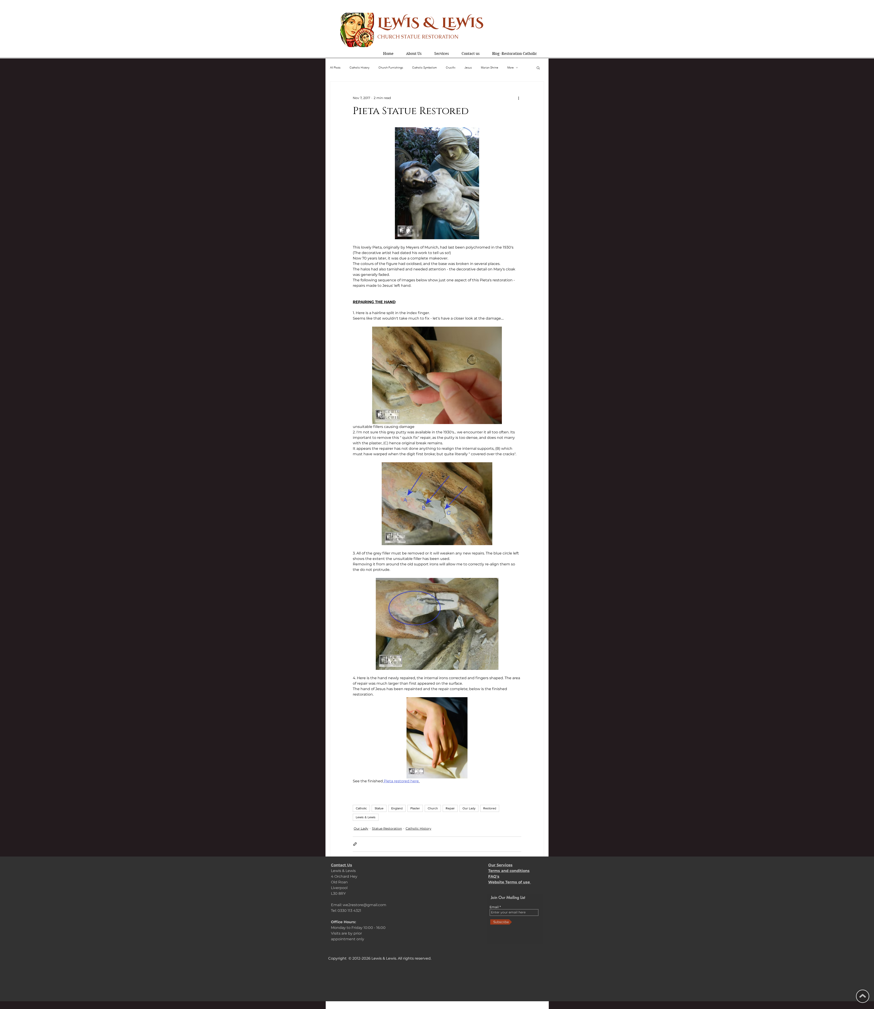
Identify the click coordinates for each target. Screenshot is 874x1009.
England (397, 808)
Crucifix (450, 67)
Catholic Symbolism (424, 67)
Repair (450, 808)
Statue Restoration (387, 828)
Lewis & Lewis (366, 817)
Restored (489, 808)
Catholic (361, 808)
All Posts (335, 67)
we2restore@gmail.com (364, 905)
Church (433, 808)
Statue (379, 808)
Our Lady (468, 808)
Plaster (415, 808)
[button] (441, 53)
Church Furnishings (391, 67)
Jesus (468, 67)
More (510, 67)
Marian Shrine (489, 67)
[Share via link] (355, 844)
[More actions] (518, 98)
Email (495, 907)
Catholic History (359, 67)
